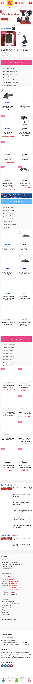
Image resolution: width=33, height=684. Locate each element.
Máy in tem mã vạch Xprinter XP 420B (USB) (24, 413)
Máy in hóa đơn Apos (7, 216)
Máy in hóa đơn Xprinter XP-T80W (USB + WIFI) (8, 249)
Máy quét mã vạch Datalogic (9, 74)
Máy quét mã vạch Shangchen (10, 82)
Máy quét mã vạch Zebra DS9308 (25, 159)
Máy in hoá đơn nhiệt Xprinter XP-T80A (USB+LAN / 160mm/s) (25, 324)
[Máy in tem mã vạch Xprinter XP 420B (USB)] (24, 401)
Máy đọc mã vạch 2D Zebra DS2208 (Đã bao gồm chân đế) (24, 133)
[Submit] (30, 7)
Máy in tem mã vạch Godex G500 (24, 386)
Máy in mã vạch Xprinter (8, 345)
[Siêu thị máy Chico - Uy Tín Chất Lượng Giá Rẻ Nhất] (16, 3)
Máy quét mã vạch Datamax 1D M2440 (22, 50)
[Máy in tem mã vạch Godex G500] (24, 374)
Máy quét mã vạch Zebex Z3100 (8, 159)
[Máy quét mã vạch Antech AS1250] (8, 121)
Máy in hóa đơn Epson (8, 213)
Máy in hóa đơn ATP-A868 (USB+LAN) (25, 297)
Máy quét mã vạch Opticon (9, 85)
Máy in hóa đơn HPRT (7, 221)
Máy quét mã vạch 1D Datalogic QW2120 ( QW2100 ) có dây (8, 185)
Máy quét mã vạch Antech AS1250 (8, 133)
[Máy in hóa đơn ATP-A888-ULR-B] (24, 237)
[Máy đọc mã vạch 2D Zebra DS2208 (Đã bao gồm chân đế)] (24, 121)
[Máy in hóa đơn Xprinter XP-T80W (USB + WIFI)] (8, 237)
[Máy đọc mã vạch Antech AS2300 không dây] (8, 95)
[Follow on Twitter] (8, 665)
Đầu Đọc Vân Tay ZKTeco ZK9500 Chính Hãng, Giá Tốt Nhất (8, 50)
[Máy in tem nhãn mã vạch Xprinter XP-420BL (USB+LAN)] (24, 427)
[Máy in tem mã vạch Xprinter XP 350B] (8, 374)
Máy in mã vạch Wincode (8, 365)
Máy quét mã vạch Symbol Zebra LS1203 (25, 184)
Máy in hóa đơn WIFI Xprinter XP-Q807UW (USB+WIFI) (8, 298)
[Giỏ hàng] (30, 3)
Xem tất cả (17, 485)
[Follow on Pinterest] (11, 665)
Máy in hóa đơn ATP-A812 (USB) (8, 273)
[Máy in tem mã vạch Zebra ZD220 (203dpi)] (8, 427)
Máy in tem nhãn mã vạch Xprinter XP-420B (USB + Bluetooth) (8, 414)
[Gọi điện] (16, 680)
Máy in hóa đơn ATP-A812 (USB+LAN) (25, 273)
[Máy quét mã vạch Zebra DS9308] (24, 147)
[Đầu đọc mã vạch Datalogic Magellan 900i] (24, 95)
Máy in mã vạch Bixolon (8, 359)
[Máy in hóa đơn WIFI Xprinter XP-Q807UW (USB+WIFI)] (8, 286)
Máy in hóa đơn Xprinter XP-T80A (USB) (8, 323)
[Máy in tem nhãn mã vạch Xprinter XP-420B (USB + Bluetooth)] (8, 401)
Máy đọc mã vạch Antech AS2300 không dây (8, 107)
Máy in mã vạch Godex (8, 347)
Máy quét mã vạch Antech (9, 77)
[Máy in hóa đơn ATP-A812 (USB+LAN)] (24, 261)
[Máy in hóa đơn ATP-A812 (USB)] (8, 261)
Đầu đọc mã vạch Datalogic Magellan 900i (25, 107)
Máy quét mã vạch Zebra (8, 68)
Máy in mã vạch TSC (7, 353)
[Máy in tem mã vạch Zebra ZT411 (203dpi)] (8, 454)
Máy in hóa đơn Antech (8, 210)
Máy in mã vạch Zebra (8, 350)
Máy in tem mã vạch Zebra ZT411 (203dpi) (8, 466)
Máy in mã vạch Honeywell (9, 362)
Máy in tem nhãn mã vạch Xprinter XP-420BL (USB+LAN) (24, 439)
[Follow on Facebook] (2, 665)
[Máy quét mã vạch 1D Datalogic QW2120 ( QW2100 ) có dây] (8, 173)
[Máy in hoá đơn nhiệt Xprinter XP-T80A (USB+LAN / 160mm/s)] (24, 311)
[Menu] (2, 3)
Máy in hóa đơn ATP (7, 227)
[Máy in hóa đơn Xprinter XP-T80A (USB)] (8, 311)
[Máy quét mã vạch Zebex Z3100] (8, 147)
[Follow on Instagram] (5, 665)
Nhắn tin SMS (29, 683)
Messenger (22, 683)
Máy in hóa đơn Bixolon (8, 219)
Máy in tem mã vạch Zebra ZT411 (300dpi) (25, 466)
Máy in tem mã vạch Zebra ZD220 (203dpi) (8, 439)
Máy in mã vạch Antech (8, 356)
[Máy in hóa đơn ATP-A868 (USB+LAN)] (24, 286)
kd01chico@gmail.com (12, 594)
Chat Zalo (10, 683)
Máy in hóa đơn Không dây (9, 224)
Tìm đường (3, 683)
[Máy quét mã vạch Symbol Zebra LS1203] (24, 173)
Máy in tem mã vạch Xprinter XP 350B (8, 386)
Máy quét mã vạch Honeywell (10, 71)
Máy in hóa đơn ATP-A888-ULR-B (25, 249)
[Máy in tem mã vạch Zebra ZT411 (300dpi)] (24, 454)
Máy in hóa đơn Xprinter (8, 207)
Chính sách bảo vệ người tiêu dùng (11, 564)
